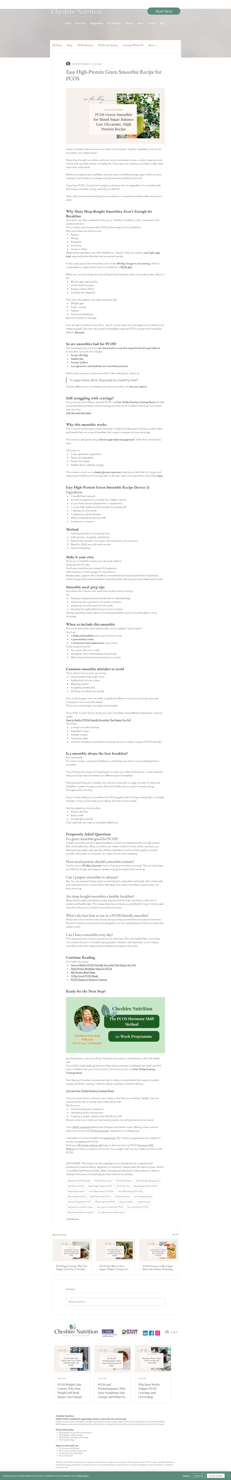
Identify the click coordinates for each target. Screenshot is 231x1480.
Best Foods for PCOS (77, 1196)
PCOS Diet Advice (124, 1181)
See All (175, 1234)
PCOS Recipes (85, 45)
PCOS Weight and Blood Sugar (70, 1435)
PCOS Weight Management (148, 1181)
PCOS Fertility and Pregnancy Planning (73, 1437)
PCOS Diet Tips (123, 1186)
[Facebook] (151, 1333)
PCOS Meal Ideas (122, 1196)
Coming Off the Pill (133, 45)
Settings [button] (186, 1475)
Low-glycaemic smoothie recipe (111, 1212)
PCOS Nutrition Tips (103, 1181)
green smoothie (126, 1201)
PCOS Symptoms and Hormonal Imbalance (75, 1433)
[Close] (227, 1476)
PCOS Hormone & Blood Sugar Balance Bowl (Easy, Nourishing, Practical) (158, 1267)
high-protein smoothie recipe (80, 1207)
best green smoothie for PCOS (110, 1207)
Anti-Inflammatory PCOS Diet (101, 1191)
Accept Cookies (215, 1475)
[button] (80, 23)
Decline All (198, 1475)
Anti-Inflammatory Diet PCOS (130, 1191)
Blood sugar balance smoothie (80, 1212)
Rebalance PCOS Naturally (79, 1181)
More (151, 45)
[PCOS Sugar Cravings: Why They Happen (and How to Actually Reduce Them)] (72, 1250)
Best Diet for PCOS (76, 1186)
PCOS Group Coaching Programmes (73, 1451)
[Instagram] (157, 1333)
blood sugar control (76, 1191)
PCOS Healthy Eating (143, 1196)
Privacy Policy (82, 1475)
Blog (69, 45)
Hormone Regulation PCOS (79, 1201)
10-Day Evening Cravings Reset (71, 1453)
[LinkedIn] (145, 1333)
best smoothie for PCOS (138, 1207)
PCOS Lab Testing (108, 45)
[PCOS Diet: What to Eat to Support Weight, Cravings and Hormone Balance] (115, 1250)
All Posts (57, 45)
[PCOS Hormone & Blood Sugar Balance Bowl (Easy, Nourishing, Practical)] (159, 1250)
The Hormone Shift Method (69, 1448)
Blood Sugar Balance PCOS (145, 1186)
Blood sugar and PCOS (105, 1201)
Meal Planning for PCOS (100, 1196)
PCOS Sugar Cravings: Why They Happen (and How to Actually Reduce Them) (71, 1267)
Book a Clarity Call (66, 1456)
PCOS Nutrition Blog (66, 1440)
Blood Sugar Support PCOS (100, 1186)
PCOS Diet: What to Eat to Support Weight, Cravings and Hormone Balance (113, 1267)
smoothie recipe (144, 1201)
